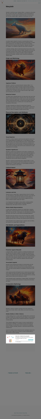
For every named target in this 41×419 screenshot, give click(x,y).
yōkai (16, 12)
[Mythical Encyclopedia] (5, 2)
